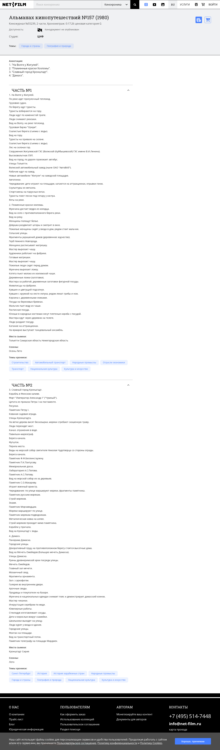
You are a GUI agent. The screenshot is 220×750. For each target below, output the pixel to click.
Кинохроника (113, 4)
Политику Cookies (151, 743)
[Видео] (154, 4)
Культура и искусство (76, 368)
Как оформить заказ (72, 714)
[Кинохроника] (144, 4)
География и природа (59, 45)
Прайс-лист (16, 719)
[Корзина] (203, 4)
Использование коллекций (77, 719)
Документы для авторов (131, 719)
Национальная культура (43, 368)
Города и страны (30, 45)
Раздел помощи (70, 729)
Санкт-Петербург (21, 673)
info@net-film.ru (185, 723)
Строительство (20, 362)
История (42, 673)
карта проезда (178, 729)
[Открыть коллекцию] (196, 4)
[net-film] (15, 4)
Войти (213, 4)
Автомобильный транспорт (50, 362)
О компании (16, 714)
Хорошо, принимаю (193, 741)
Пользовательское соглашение (80, 724)
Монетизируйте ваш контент (134, 714)
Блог (12, 724)
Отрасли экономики (114, 362)
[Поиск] (134, 4)
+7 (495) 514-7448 (190, 716)
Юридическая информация (26, 729)
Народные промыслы (84, 362)
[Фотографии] (163, 4)
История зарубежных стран (69, 673)
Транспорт (18, 368)
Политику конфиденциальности (117, 743)
